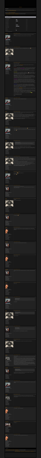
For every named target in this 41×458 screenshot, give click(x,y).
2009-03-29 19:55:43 (18, 198)
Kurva (6, 47)
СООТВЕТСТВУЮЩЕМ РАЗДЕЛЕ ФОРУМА (11, 10)
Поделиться (15, 33)
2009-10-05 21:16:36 (18, 421)
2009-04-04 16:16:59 (18, 310)
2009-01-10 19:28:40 (18, 62)
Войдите (9, 12)
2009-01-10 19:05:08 (18, 33)
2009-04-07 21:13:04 (18, 394)
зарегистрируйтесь (13, 12)
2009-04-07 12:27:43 (18, 380)
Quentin (6, 227)
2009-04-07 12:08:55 (18, 367)
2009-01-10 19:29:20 (18, 97)
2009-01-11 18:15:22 (18, 171)
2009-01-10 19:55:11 (18, 140)
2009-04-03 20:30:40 (18, 241)
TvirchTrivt (6, 185)
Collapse (6, 394)
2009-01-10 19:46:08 (18, 111)
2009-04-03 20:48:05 (18, 282)
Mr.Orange (6, 33)
